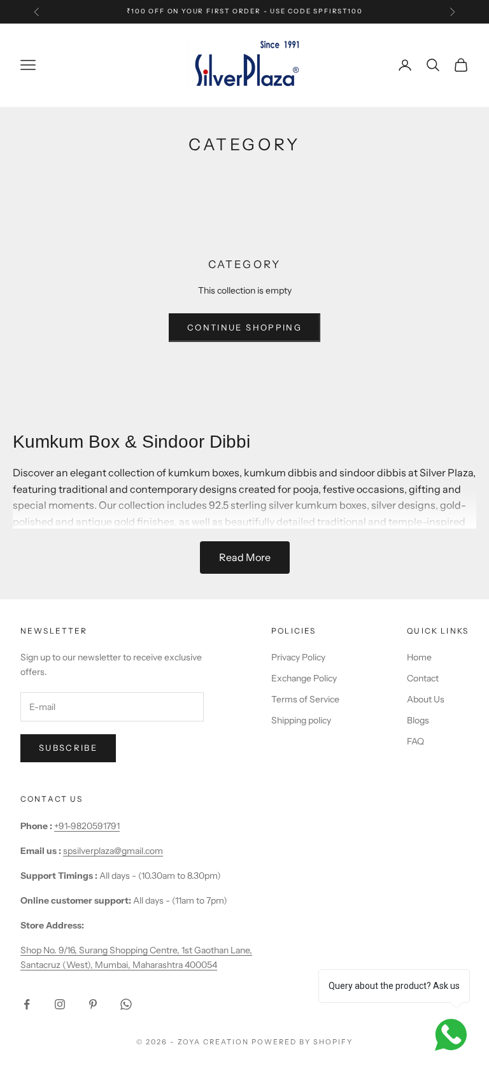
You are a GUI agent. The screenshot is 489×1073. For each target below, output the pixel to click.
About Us (425, 699)
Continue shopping (244, 327)
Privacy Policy (298, 657)
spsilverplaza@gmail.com (113, 850)
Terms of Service (305, 699)
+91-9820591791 (87, 826)
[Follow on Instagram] (59, 1004)
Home (419, 657)
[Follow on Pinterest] (93, 1004)
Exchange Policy (304, 678)
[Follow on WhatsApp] (126, 1004)
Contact (423, 678)
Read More (245, 557)
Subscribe (68, 748)
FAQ (415, 741)
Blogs (418, 720)
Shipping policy (301, 720)
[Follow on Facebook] (26, 1004)
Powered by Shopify (302, 1041)
